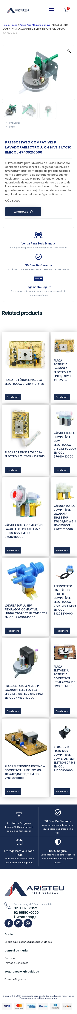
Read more (13, 397)
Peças (14, 24)
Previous (14, 122)
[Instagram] (18, 923)
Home (6, 24)
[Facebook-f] (8, 923)
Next (12, 126)
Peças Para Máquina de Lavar (35, 24)
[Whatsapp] (28, 923)
